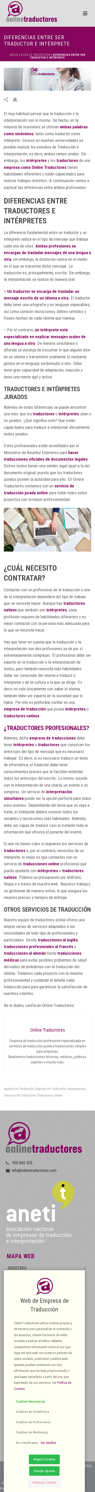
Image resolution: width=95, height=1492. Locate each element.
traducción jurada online (26, 492)
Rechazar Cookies (44, 1482)
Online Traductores (49, 167)
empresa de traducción (50, 1088)
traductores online (49, 1095)
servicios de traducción (20, 1095)
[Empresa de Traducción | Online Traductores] (28, 11)
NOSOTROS (17, 1268)
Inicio (14, 54)
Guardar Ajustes (44, 1471)
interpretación (76, 1088)
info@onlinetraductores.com (34, 1170)
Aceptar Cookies (44, 1459)
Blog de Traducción (35, 54)
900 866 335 (22, 1163)
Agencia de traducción (19, 1088)
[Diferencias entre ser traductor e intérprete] (47, 79)
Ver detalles (48, 1443)
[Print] (17, 99)
